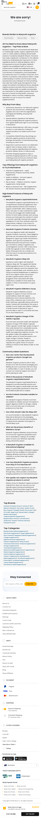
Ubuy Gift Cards (8, 667)
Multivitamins (24, 556)
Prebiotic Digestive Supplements (14, 552)
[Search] (37, 7)
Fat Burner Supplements (27, 544)
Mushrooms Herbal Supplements (14, 550)
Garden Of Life (29, 508)
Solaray (14, 520)
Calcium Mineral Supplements (13, 562)
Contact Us (6, 607)
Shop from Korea (9, 792)
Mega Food (14, 512)
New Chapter (8, 510)
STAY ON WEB (11, 814)
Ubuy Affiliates (7, 673)
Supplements (29, 550)
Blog (4, 670)
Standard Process (9, 523)
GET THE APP (30, 814)
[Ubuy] (10, 3)
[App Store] (8, 759)
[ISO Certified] (22, 776)
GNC (31, 506)
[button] (25, 3)
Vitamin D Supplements (11, 541)
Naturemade (23, 512)
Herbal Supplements (10, 558)
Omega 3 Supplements (11, 546)
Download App (7, 646)
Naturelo (13, 508)
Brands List (6, 650)
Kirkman (6, 508)
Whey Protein (24, 541)
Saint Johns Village (9, 741)
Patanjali (16, 510)
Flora (33, 38)
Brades (5, 731)
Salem (4, 738)
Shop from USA (9, 786)
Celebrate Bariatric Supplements (14, 516)
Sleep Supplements (27, 533)
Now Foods (28, 510)
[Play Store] (21, 759)
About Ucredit (7, 663)
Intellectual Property (9, 614)
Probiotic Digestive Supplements (14, 554)
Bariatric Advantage (10, 514)
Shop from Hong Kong (26, 789)
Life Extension (24, 518)
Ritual (22, 510)
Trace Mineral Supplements (12, 548)
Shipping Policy (7, 627)
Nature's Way (22, 38)
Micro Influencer (8, 630)
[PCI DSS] (7, 776)
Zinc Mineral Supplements (26, 558)
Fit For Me (7, 512)
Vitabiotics (7, 520)
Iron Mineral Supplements (20, 560)
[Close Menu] (2, 4)
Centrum (25, 506)
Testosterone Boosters (11, 544)
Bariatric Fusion (16, 506)
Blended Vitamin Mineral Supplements (16, 531)
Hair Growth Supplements (12, 533)
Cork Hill (5, 734)
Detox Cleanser (9, 535)
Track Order (6, 620)
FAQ (3, 660)
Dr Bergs (31, 512)
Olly (34, 510)
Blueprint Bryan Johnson (11, 518)
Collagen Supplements (11, 537)
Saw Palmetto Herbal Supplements (14, 564)
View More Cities (8, 744)
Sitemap (5, 617)
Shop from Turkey (10, 795)
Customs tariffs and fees (11, 624)
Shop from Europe (24, 795)
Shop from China (23, 792)
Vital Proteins (8, 38)
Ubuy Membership (9, 634)
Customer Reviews (9, 653)
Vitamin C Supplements (11, 556)
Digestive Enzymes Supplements (14, 539)
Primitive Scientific (23, 520)
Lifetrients (7, 506)
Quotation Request (9, 610)
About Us (5, 603)
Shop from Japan (10, 789)
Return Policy (7, 656)
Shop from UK (21, 786)
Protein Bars (7, 560)
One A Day (20, 508)
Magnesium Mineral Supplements (25, 535)
